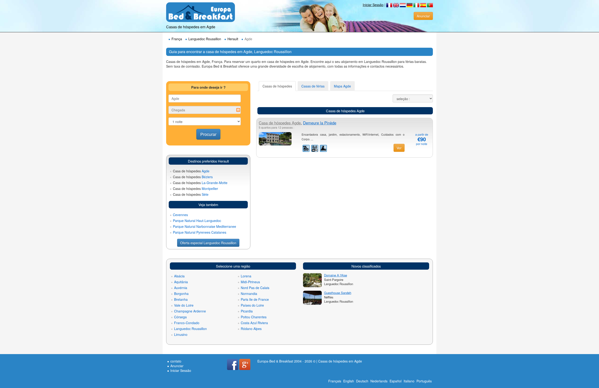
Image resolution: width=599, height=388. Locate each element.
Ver (399, 147)
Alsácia (179, 276)
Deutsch (362, 381)
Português (424, 381)
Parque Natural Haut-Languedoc (197, 220)
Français (334, 381)
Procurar (208, 134)
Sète (190, 194)
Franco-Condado (186, 322)
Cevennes (180, 214)
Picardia (247, 311)
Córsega (180, 317)
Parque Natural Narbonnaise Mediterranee (204, 226)
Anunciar (423, 16)
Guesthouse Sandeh (337, 292)
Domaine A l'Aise (335, 275)
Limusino (180, 334)
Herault (232, 38)
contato (175, 361)
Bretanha (181, 299)
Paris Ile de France (255, 299)
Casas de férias (313, 86)
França (177, 38)
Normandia (249, 293)
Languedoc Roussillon (204, 38)
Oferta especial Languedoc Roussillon (208, 242)
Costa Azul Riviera (254, 322)
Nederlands (378, 381)
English (348, 381)
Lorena (246, 276)
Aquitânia (181, 281)
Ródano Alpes (251, 328)
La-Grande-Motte (200, 182)
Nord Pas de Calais (255, 287)
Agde (191, 171)
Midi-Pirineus (250, 281)
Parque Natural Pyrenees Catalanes (199, 232)
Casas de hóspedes (277, 86)
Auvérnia (180, 287)
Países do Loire (252, 305)
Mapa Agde (342, 86)
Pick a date (238, 110)
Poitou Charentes (254, 317)
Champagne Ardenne (190, 311)
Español (396, 381)
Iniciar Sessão (373, 4)
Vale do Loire (184, 305)
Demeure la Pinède (319, 123)
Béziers (193, 176)
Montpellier (195, 188)
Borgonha (181, 293)
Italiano (409, 381)
